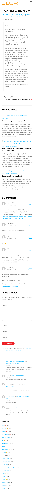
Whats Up (4, 488)
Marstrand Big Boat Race (10, 467)
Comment (6, 305)
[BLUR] (10, 4)
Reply (30, 204)
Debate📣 (4, 431)
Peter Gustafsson (8, 14)
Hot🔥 (3, 440)
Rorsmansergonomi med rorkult (14, 121)
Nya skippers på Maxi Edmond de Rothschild (16, 99)
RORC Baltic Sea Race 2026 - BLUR (15, 361)
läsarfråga (15, 16)
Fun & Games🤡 (6, 434)
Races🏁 (4, 455)
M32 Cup (5, 464)
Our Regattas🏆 (6, 449)
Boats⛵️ (4, 425)
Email (5, 331)
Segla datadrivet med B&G (12, 176)
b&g (11, 16)
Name (5, 325)
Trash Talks (5, 485)
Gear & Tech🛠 (20, 14)
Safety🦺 (4, 479)
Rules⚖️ (4, 476)
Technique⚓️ (5, 482)
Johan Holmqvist (10, 396)
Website (5, 337)
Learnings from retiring (12, 363)
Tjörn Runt (6, 470)
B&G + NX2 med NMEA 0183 (17, 11)
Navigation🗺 (27, 14)
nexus (20, 16)
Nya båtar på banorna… (11, 97)
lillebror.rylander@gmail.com (10, 286)
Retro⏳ (4, 473)
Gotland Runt (6, 461)
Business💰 (5, 428)
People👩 (4, 452)
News (3, 446)
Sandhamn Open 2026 (19, 407)
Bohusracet (6, 458)
